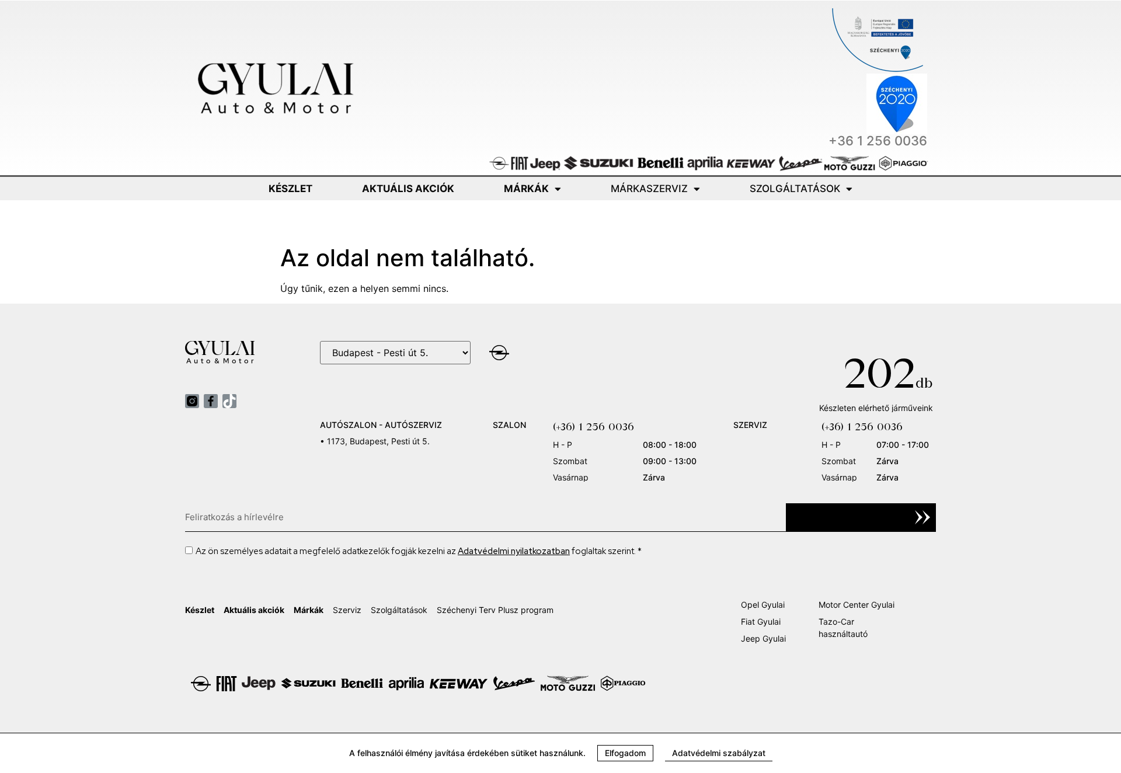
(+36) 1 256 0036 (593, 426)
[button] (625, 753)
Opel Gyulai (763, 605)
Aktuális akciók (408, 188)
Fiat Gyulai (761, 621)
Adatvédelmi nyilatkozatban (514, 551)
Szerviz (347, 610)
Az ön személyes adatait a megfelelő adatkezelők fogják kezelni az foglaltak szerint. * (419, 551)
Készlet (290, 188)
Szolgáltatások (795, 188)
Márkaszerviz (649, 188)
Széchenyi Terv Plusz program (495, 610)
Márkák (526, 188)
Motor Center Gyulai (856, 605)
